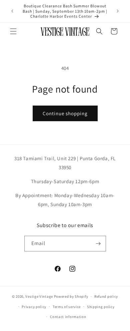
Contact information (68, 316)
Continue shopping (65, 113)
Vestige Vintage (39, 296)
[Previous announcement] (12, 11)
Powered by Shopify (71, 296)
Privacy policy (34, 306)
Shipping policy (101, 306)
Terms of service (67, 306)
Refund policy (106, 296)
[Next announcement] (117, 11)
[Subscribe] (98, 243)
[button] (13, 31)
